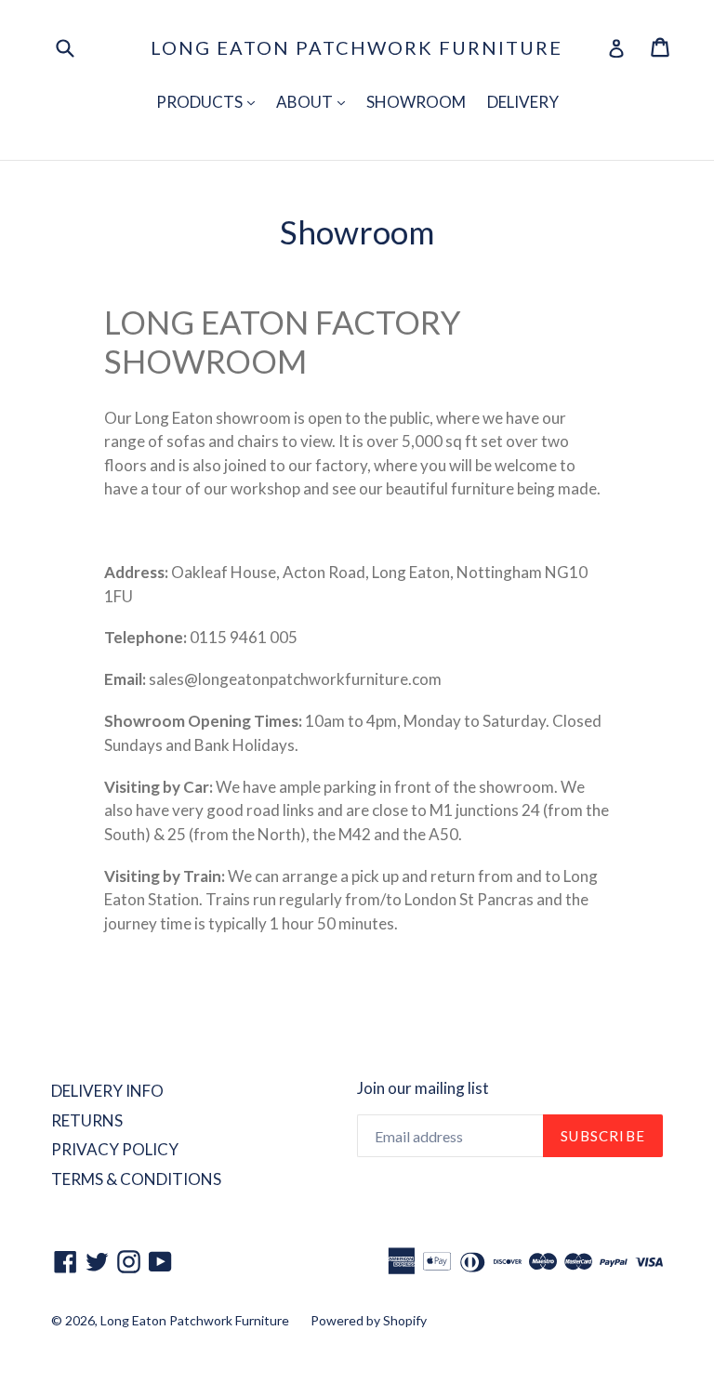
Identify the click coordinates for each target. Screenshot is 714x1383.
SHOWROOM (416, 102)
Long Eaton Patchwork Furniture (356, 47)
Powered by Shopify (369, 1320)
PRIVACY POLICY (114, 1149)
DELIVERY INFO (107, 1090)
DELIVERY (523, 102)
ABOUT (315, 101)
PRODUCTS (210, 101)
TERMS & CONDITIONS (136, 1179)
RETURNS (87, 1120)
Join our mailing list (423, 1088)
